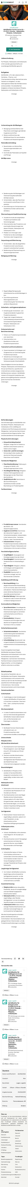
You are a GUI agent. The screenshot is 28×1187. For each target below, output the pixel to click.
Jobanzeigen (4, 1140)
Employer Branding (6, 1145)
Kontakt (17, 1177)
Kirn (24, 1078)
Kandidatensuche (5, 1137)
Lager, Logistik (12, 970)
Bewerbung (18, 1143)
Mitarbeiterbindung (6, 1172)
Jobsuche (17, 1135)
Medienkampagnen (6, 1152)
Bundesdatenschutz (20, 1169)
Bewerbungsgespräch (6, 1159)
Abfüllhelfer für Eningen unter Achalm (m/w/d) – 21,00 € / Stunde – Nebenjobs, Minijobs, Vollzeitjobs (15, 1008)
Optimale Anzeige (5, 1162)
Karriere (3, 1169)
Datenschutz (18, 1167)
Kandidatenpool (5, 1142)
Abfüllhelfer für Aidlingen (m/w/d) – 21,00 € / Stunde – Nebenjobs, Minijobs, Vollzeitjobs (15, 976)
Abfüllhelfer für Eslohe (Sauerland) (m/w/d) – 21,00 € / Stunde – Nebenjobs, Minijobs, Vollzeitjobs (15, 1042)
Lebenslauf (18, 1141)
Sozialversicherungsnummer (8, 1174)
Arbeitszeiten (18, 1151)
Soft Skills (3, 1167)
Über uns (17, 1162)
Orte (16, 1164)
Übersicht (3, 1134)
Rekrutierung (4, 1164)
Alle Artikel (3, 1177)
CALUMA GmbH (14, 27)
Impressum (18, 1174)
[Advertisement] (14, 109)
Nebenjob (14, 42)
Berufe (17, 1138)
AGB (16, 1172)
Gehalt (17, 1148)
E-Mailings (3, 1150)
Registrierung (18, 1159)
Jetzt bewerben (15, 49)
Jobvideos (3, 1147)
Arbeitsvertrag (19, 1146)
